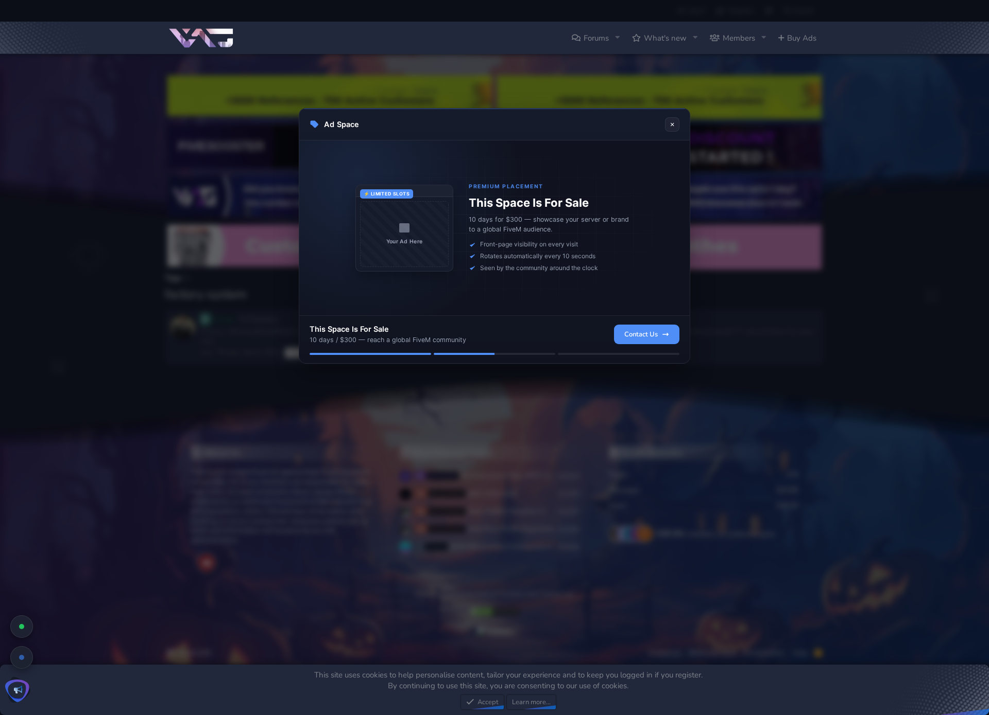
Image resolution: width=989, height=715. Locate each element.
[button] (617, 37)
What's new (665, 38)
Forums (596, 38)
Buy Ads (801, 38)
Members (739, 38)
